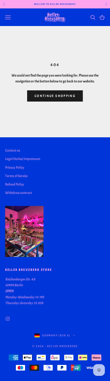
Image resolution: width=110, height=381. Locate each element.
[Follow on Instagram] (7, 318)
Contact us (12, 150)
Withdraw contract (18, 193)
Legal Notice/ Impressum (22, 159)
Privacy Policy (14, 167)
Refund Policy (14, 184)
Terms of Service (16, 176)
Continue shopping (55, 96)
